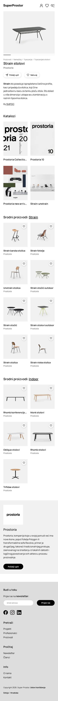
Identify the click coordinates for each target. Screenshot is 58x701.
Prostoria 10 (37, 159)
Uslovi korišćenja (37, 687)
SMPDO (10, 104)
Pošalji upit (13, 566)
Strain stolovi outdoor (42, 325)
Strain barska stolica (14, 250)
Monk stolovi (37, 412)
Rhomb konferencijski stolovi (18, 412)
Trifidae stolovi (11, 487)
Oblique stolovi (11, 449)
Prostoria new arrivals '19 (17, 203)
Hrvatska (14, 693)
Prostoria (8, 67)
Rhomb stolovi (38, 449)
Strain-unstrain (39, 203)
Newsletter (9, 653)
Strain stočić (10, 325)
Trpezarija (28, 59)
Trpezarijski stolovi (42, 59)
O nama (7, 673)
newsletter (22, 596)
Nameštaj (18, 59)
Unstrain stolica (11, 287)
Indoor (33, 379)
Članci (6, 657)
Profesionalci (10, 633)
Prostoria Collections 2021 (18, 159)
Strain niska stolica (40, 362)
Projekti (7, 628)
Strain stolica (10, 362)
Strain (33, 217)
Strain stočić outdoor (41, 287)
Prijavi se (45, 602)
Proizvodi (7, 59)
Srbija (6, 693)
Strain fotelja (37, 250)
